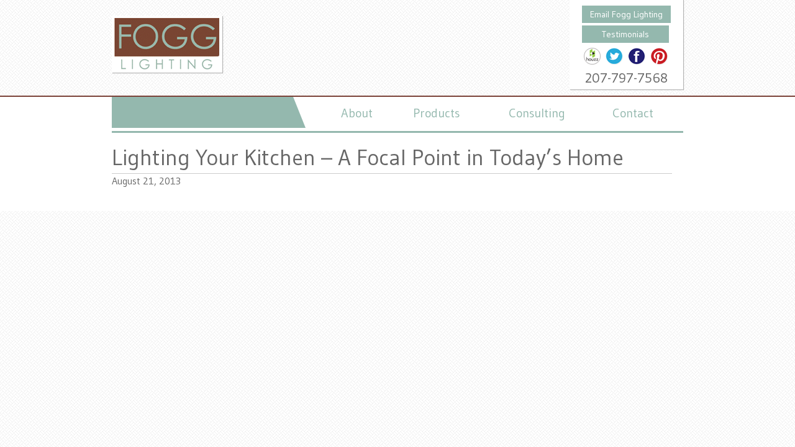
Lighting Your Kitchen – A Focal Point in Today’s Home (368, 157)
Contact (632, 113)
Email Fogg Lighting (626, 14)
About (357, 113)
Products (436, 113)
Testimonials (625, 34)
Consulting (537, 113)
